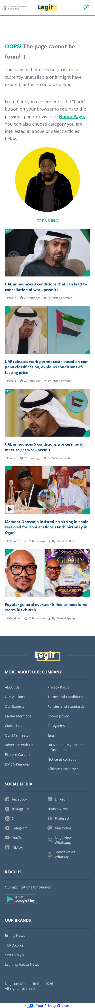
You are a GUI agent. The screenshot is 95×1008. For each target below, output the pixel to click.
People (11, 298)
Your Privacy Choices (53, 1005)
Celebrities (13, 541)
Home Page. (72, 116)
